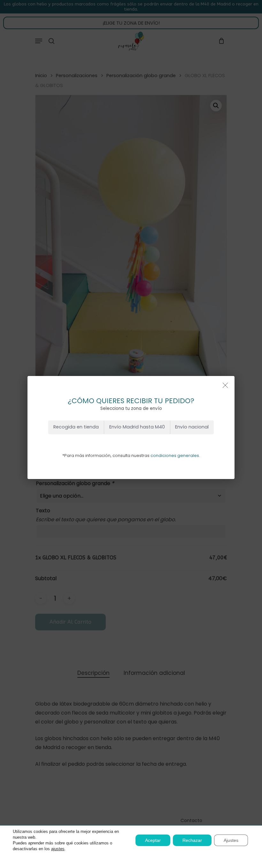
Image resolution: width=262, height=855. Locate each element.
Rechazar (192, 840)
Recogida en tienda (76, 427)
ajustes (58, 848)
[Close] (225, 385)
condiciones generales (174, 455)
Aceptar (153, 840)
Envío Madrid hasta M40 (137, 427)
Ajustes (231, 840)
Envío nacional (192, 427)
